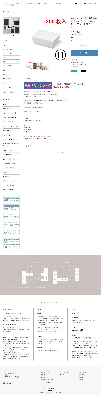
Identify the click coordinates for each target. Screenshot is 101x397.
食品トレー (9, 11)
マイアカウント (82, 372)
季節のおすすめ (7, 108)
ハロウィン (6, 45)
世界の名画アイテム (8, 189)
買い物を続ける (74, 66)
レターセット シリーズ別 (9, 113)
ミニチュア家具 (7, 65)
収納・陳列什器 (7, 79)
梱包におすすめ (7, 172)
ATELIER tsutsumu (7, 154)
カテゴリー (18, 4)
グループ (29, 4)
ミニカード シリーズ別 (9, 121)
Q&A (89, 4)
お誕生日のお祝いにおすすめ (10, 159)
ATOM (63, 374)
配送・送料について (45, 372)
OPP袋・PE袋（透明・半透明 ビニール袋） (11, 144)
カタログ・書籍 (7, 87)
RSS (61, 374)
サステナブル (6, 176)
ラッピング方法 (56, 3)
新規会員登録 (82, 374)
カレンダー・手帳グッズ (9, 92)
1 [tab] (9, 35)
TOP (4, 11)
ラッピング (6, 57)
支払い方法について (45, 377)
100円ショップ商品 (8, 49)
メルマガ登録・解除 (64, 372)
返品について (74, 59)
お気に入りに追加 (83, 46)
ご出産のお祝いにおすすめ (9, 163)
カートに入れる (84, 53)
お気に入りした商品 (42, 3)
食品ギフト (6, 70)
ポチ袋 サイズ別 (7, 130)
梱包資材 (5, 74)
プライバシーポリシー (46, 382)
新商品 (4, 104)
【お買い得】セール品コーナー (11, 185)
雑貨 (4, 61)
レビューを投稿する (61, 153)
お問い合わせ (82, 379)
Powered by (42, 392)
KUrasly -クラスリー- (8, 150)
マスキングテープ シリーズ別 (10, 126)
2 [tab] (11, 35)
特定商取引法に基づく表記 (77, 62)
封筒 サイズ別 (6, 135)
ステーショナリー (7, 53)
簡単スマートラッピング (9, 181)
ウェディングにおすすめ (9, 167)
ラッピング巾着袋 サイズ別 (10, 139)
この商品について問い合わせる (78, 64)
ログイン (81, 377)
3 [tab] (13, 35)
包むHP (94, 4)
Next (65, 39)
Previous (26, 39)
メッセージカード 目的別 (9, 117)
